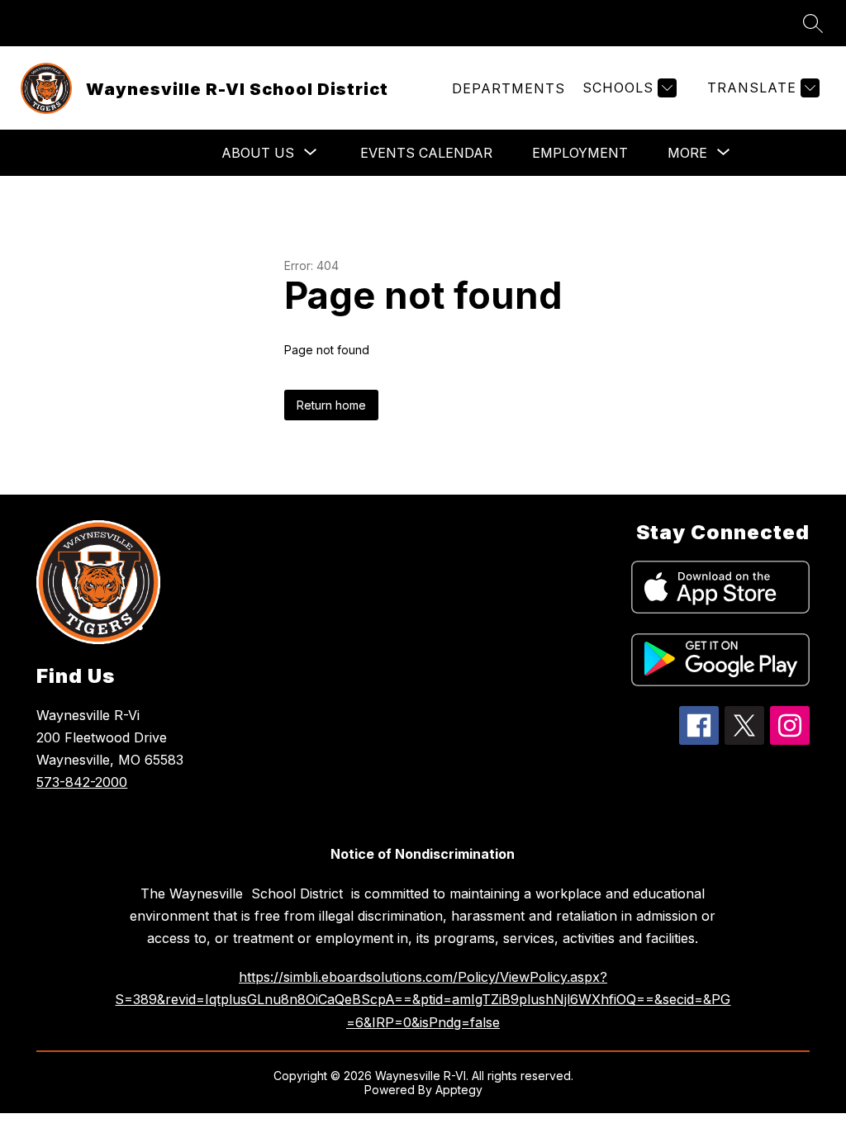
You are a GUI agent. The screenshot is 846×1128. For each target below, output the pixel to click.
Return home (331, 405)
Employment (580, 153)
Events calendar (426, 153)
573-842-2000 (81, 782)
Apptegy (458, 1090)
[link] (508, 88)
